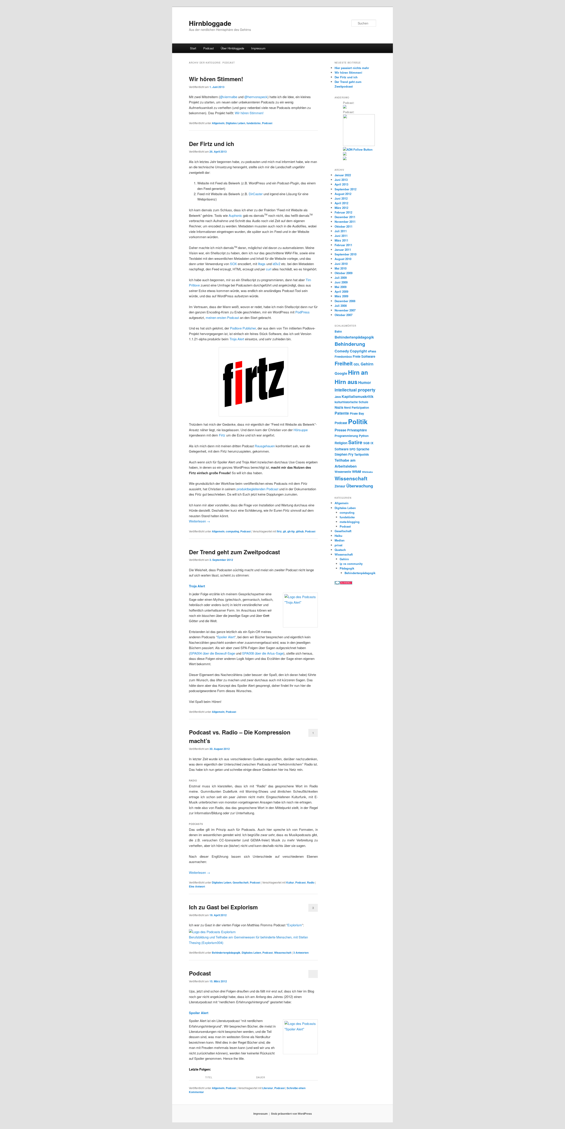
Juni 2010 (341, 264)
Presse (340, 430)
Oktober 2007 (343, 315)
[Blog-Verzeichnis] (343, 583)
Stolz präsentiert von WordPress (291, 1114)
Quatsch (340, 550)
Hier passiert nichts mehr (352, 68)
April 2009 (341, 291)
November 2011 (345, 221)
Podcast (208, 48)
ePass (372, 351)
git (284, 531)
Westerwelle (343, 472)
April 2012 (341, 203)
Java (338, 397)
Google (341, 373)
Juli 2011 (341, 231)
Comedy (342, 351)
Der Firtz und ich (211, 144)
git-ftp (291, 531)
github (300, 531)
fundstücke (254, 123)
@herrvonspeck (255, 96)
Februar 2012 (343, 212)
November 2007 (345, 310)
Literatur (267, 1088)
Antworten (301, 953)
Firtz (222, 435)
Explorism (294, 925)
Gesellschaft (241, 882)
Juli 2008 (341, 305)
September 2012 (345, 189)
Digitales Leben (235, 123)
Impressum (258, 48)
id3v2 (276, 263)
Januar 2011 (343, 249)
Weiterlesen (199, 521)
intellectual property (355, 390)
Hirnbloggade (210, 23)
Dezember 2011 (345, 217)
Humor (364, 382)
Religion (341, 442)
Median (340, 540)
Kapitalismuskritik (357, 396)
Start (193, 48)
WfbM (356, 471)
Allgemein (218, 123)
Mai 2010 (341, 268)
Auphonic (235, 215)
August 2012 (343, 194)
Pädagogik (347, 568)
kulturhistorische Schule (351, 402)
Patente (342, 413)
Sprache (362, 449)
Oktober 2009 (343, 273)
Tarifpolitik (361, 454)
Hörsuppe (301, 429)
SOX (233, 263)
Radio (310, 882)
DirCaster (256, 193)
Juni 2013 (341, 180)
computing (232, 531)
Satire (355, 442)
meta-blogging (350, 522)
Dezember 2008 (345, 301)
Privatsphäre (357, 430)
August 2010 (343, 259)
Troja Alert (237, 339)
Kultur (290, 882)
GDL (357, 364)
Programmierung (346, 436)
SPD (352, 449)
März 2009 (341, 296)
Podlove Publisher (243, 328)
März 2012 (341, 208)
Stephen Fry (344, 454)
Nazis (339, 407)
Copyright (358, 351)
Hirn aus (346, 382)
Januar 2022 (343, 175)
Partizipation (360, 407)
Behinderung (350, 343)
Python (364, 436)
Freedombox (343, 356)
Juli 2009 (341, 277)
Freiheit (344, 363)
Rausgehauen (265, 446)
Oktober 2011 (343, 226)
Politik (357, 421)
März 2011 (341, 240)
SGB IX (368, 443)
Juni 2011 (341, 236)
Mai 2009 (341, 287)
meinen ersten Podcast (222, 317)
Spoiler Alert (226, 637)
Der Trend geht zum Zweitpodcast (234, 552)
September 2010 (345, 254)
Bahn (338, 331)
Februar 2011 (343, 245)
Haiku (338, 536)
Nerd (347, 407)
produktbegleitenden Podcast (257, 489)
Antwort (197, 886)
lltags (262, 263)
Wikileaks (367, 472)
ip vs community (351, 564)
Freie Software (364, 356)
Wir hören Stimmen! (216, 79)
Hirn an (358, 372)
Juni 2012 (341, 198)
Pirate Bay (357, 413)
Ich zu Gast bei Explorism (223, 907)
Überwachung (359, 486)
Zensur (340, 486)
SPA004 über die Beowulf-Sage (212, 653)
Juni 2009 (341, 282)
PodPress (302, 312)
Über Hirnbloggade (232, 48)
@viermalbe (228, 96)
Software (341, 449)
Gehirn (367, 364)
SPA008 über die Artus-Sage (262, 653)
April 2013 (341, 184)
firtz (279, 531)
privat (338, 545)
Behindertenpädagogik (226, 953)
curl (268, 269)
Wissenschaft (282, 953)
